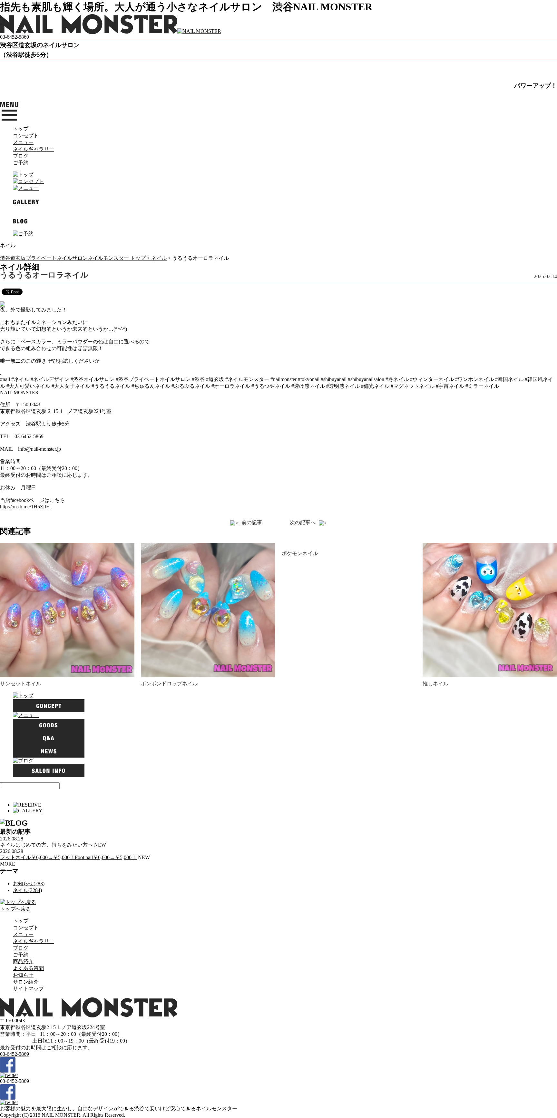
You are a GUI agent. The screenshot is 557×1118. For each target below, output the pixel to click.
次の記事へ (303, 522)
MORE (7, 864)
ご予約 (20, 162)
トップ (20, 129)
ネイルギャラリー (33, 149)
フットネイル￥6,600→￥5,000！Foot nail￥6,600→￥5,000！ (68, 857)
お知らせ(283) (28, 883)
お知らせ (23, 975)
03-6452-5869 (14, 37)
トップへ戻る (15, 909)
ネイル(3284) (27, 890)
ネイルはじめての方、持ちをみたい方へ (46, 845)
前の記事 (251, 522)
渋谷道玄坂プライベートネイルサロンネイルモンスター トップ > (75, 258)
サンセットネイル (20, 683)
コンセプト (26, 135)
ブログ (20, 156)
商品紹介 (23, 961)
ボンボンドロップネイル (169, 683)
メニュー (23, 142)
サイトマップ (28, 988)
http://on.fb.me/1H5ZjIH (25, 506)
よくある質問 (28, 968)
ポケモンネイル (300, 553)
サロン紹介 (26, 982)
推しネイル (435, 683)
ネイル (159, 258)
